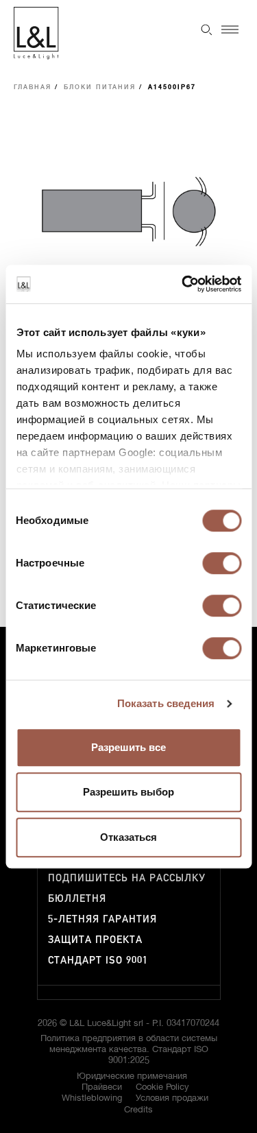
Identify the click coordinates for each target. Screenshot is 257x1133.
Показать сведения (166, 703)
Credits (138, 1110)
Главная (32, 87)
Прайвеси (102, 1087)
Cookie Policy (162, 1087)
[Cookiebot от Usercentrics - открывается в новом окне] (183, 284)
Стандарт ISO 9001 (98, 960)
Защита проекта (95, 940)
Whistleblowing (92, 1098)
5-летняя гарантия (102, 919)
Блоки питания (100, 87)
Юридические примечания (132, 1076)
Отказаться (128, 837)
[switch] (221, 563)
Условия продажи (172, 1098)
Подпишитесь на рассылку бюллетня (127, 888)
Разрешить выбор (128, 792)
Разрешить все (128, 747)
